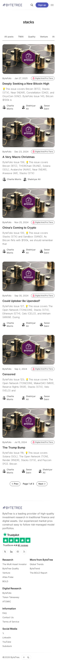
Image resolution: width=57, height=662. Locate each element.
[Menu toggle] (52, 5)
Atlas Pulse (7, 577)
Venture (44, 36)
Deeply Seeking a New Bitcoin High (25, 83)
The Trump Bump (13, 447)
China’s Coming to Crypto (19, 227)
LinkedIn (6, 637)
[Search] (31, 5)
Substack (7, 646)
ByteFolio (6, 78)
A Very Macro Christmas (18, 157)
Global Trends (36, 564)
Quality (31, 36)
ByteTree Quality (10, 568)
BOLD (5, 581)
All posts (9, 36)
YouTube (6, 641)
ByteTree (14, 657)
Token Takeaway (10, 597)
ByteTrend (35, 568)
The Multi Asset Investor (14, 564)
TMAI (21, 36)
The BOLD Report (38, 572)
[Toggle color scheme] (26, 657)
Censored (8, 374)
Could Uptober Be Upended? (21, 301)
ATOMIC (6, 601)
